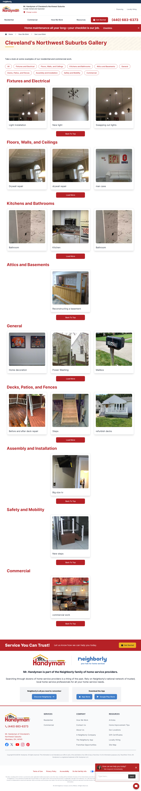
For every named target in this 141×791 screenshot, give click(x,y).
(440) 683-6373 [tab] (125, 20)
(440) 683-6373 (18, 726)
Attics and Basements (106, 66)
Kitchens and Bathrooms (80, 66)
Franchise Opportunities (86, 745)
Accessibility (64, 771)
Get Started (129, 645)
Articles (112, 720)
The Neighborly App (84, 740)
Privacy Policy (51, 771)
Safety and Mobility (72, 73)
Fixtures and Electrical (25, 66)
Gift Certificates (115, 735)
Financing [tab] (119, 9)
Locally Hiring (114, 740)
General (125, 66)
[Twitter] (12, 744)
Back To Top (70, 134)
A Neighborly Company (86, 735)
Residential (48, 720)
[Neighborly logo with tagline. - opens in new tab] (92, 660)
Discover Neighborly (42, 697)
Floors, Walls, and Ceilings (52, 66)
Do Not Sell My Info (79, 771)
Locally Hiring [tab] (132, 9)
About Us (80, 730)
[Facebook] (7, 744)
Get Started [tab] (101, 20)
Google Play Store (107, 697)
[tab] (32, 20)
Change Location (31, 12)
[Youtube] (17, 744)
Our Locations (115, 730)
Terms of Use (38, 771)
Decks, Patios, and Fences (18, 73)
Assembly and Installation (47, 73)
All (8, 66)
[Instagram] (22, 744)
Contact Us (81, 725)
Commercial (92, 73)
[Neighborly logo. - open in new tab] (7, 2)
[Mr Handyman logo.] (11, 9)
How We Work (82, 720)
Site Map (112, 745)
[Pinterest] (28, 744)
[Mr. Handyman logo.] (49, 660)
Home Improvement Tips (119, 725)
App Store (86, 697)
